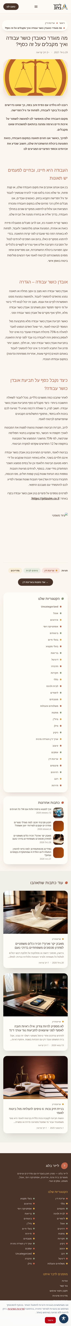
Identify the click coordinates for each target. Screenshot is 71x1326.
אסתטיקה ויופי (50, 626)
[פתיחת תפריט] (36, 6)
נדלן (56, 725)
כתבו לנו (11, 6)
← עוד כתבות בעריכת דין (35, 582)
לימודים (54, 692)
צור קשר (64, 1285)
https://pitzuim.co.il (45, 498)
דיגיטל (55, 659)
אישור (50, 1320)
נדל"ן (55, 719)
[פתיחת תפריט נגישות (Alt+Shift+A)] (63, 1318)
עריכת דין (50, 23)
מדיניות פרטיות (60, 1295)
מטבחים (54, 699)
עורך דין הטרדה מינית (47, 739)
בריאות (54, 652)
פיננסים (54, 765)
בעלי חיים (53, 639)
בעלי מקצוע (52, 646)
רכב (56, 778)
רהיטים (54, 772)
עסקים (54, 752)
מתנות (55, 712)
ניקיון (55, 732)
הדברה (54, 666)
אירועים (54, 619)
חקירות (54, 672)
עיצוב (55, 745)
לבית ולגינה (52, 686)
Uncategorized (49, 606)
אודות (65, 1280)
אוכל (55, 613)
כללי (56, 679)
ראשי (62, 23)
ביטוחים (54, 633)
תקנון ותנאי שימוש (59, 1290)
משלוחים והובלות (49, 705)
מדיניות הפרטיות (16, 1308)
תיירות (55, 785)
